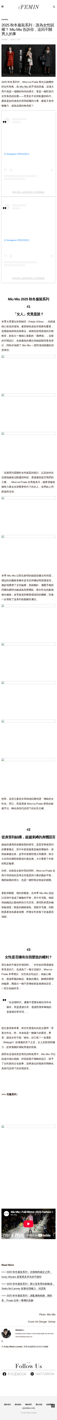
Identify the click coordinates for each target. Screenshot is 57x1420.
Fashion (4, 19)
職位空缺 (39, 1404)
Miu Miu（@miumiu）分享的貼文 (28, 192)
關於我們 (7, 1404)
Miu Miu (24, 86)
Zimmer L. (5, 39)
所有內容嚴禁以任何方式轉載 (35, 1347)
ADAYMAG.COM (28, 1408)
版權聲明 (49, 1404)
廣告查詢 (18, 1404)
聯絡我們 (28, 1404)
